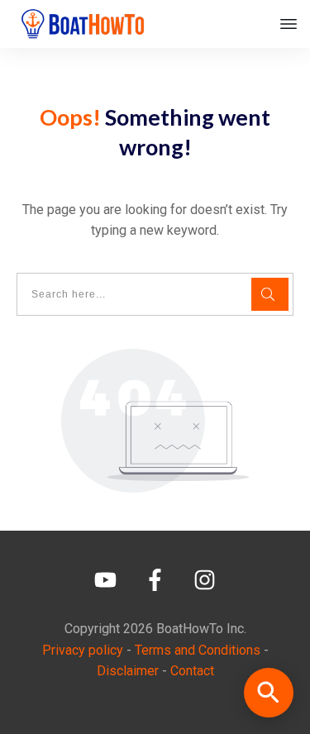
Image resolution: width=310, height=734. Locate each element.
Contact (192, 671)
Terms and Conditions (197, 650)
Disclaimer (128, 671)
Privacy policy (82, 650)
